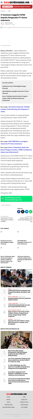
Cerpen (10, 303)
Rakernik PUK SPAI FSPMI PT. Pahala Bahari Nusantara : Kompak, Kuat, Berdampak (18, 322)
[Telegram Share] (26, 211)
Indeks (8, 399)
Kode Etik (24, 399)
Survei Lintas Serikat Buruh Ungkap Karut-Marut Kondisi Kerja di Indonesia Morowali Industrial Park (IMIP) (19, 381)
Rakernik (10, 319)
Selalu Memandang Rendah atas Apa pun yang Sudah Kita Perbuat (19, 305)
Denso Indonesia (6, 205)
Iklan (8, 402)
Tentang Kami (8, 404)
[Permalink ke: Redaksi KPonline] (2, 23)
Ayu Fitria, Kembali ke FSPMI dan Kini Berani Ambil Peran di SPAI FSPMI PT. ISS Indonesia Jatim (19, 360)
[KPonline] (16, 2)
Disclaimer (24, 407)
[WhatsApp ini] (30, 211)
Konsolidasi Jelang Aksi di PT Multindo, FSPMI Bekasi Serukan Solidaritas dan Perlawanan (18, 373)
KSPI (24, 397)
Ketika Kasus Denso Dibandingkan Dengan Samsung (7, 242)
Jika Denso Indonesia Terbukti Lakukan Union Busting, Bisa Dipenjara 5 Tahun (15, 109)
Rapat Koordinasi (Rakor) (14, 310)
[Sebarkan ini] (19, 211)
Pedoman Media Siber (8, 407)
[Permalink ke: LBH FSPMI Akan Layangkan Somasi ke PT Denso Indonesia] (24, 235)
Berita (10, 289)
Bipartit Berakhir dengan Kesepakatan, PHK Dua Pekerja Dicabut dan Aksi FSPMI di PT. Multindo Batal (17, 353)
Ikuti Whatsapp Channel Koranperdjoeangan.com (13, 199)
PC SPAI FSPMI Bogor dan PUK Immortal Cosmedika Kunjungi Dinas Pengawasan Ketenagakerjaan (19, 366)
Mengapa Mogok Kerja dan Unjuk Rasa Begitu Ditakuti (19, 299)
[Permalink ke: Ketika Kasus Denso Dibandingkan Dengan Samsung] (8, 235)
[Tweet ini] (22, 211)
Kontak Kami (24, 404)
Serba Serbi (15, 296)
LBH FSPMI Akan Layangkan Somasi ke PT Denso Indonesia (24, 242)
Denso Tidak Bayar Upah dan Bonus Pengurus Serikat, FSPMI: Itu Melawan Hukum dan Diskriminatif (15, 98)
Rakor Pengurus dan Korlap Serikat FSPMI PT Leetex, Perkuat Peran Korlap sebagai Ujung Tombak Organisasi (18, 314)
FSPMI (8, 397)
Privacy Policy (24, 402)
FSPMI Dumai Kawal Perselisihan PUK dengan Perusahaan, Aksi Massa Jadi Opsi (19, 292)
